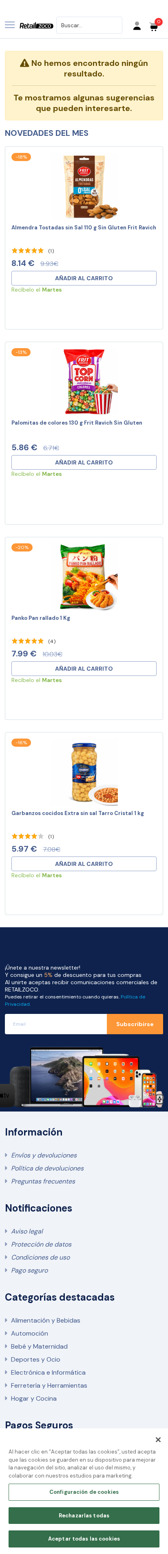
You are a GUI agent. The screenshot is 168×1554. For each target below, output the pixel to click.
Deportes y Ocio (35, 1359)
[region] (84, 1491)
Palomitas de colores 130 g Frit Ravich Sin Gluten (76, 422)
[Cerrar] (158, 1440)
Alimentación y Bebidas (45, 1320)
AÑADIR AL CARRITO (84, 278)
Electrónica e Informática (48, 1372)
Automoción (29, 1333)
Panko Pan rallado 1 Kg (40, 618)
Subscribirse (135, 1024)
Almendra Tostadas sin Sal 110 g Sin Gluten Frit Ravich (83, 227)
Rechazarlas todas (84, 1515)
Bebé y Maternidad (39, 1346)
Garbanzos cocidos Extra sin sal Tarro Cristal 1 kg (77, 813)
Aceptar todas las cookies (84, 1538)
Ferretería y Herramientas (49, 1385)
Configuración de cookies (84, 1492)
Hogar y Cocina (34, 1398)
